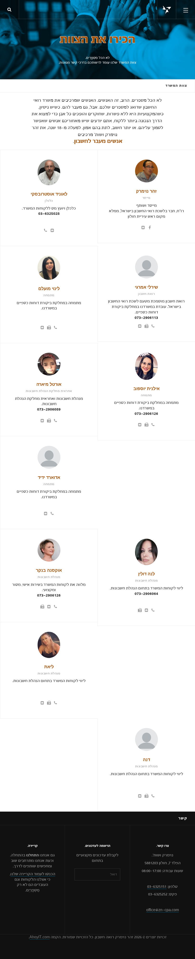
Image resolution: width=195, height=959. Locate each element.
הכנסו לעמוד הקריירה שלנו (32, 874)
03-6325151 (156, 886)
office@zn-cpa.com (162, 910)
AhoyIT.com (39, 937)
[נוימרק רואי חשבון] (166, 9)
